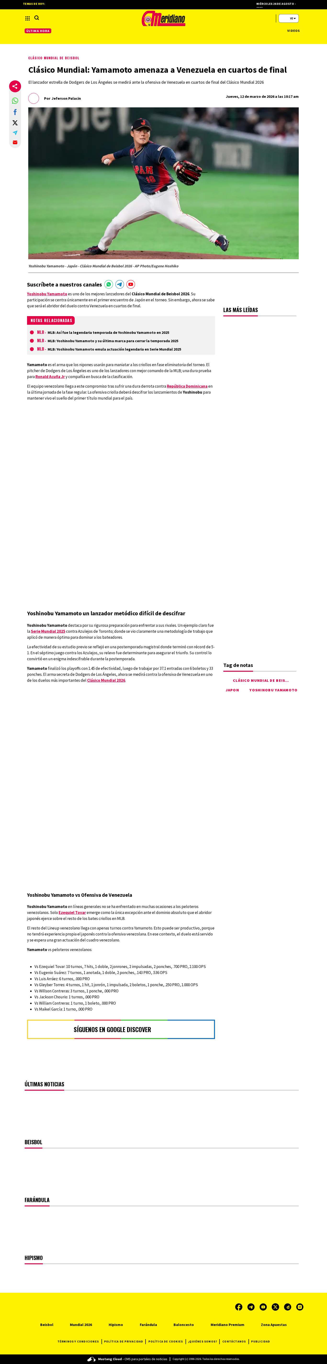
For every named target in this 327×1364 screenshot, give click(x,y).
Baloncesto (184, 1324)
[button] (15, 101)
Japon (232, 690)
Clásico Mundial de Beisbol (53, 57)
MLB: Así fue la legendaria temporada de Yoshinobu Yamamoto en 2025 (108, 332)
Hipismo (116, 1324)
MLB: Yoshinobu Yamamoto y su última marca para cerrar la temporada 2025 (113, 340)
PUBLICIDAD (260, 1341)
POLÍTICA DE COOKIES (165, 1341)
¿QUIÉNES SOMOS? (202, 1341)
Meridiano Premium (227, 1324)
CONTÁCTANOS (234, 1341)
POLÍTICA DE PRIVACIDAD (123, 1341)
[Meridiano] (163, 18)
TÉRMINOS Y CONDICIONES (78, 1341)
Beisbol (46, 1324)
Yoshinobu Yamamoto (273, 690)
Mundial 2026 (81, 1324)
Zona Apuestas (274, 1324)
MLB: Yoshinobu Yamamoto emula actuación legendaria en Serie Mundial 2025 (114, 349)
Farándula (148, 1324)
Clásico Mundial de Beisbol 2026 (268, 680)
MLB (40, 332)
